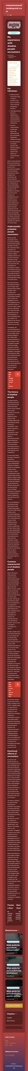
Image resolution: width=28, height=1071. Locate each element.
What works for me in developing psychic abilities (13, 993)
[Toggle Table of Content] (17, 65)
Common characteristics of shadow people (13, 79)
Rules (6, 1041)
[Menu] (10, 15)
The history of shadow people (12, 74)
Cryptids (9, 1018)
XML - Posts (8, 1045)
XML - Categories (10, 1043)
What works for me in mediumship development (13, 970)
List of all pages (9, 1055)
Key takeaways (14, 67)
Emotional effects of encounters (13, 83)
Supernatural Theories (14, 33)
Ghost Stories (11, 1021)
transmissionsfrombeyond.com (14, 8)
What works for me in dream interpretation (13, 947)
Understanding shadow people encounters (12, 70)
